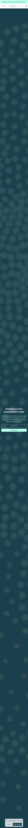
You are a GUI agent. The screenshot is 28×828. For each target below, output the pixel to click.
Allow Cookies (17, 824)
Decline (9, 824)
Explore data (14, 430)
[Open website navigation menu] (26, 6)
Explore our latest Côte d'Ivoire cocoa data (13, 2)
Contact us (14, 426)
